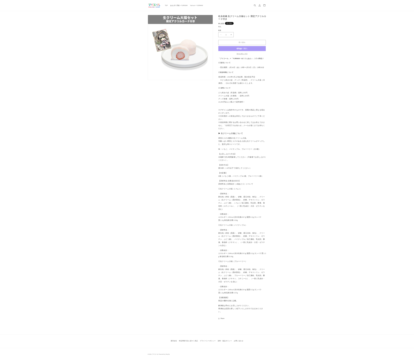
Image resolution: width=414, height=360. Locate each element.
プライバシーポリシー (208, 341)
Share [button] (222, 318)
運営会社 (174, 341)
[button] (254, 5)
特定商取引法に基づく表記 (188, 341)
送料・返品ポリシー (225, 341)
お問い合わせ (238, 341)
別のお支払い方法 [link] (242, 53)
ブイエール (155, 354)
